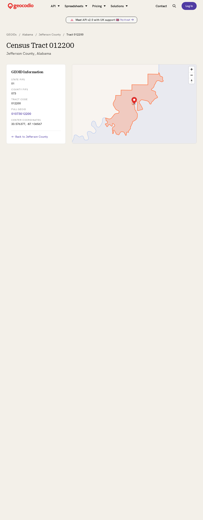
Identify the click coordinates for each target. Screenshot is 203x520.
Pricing (97, 6)
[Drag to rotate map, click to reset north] (191, 81)
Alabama (27, 34)
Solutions (117, 6)
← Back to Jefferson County (29, 136)
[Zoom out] (191, 75)
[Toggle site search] (174, 6)
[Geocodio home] (26, 6)
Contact (161, 6)
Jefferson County (50, 34)
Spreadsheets (74, 6)
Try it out (125, 19)
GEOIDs (11, 34)
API (53, 6)
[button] (134, 101)
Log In (189, 6)
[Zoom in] (191, 69)
